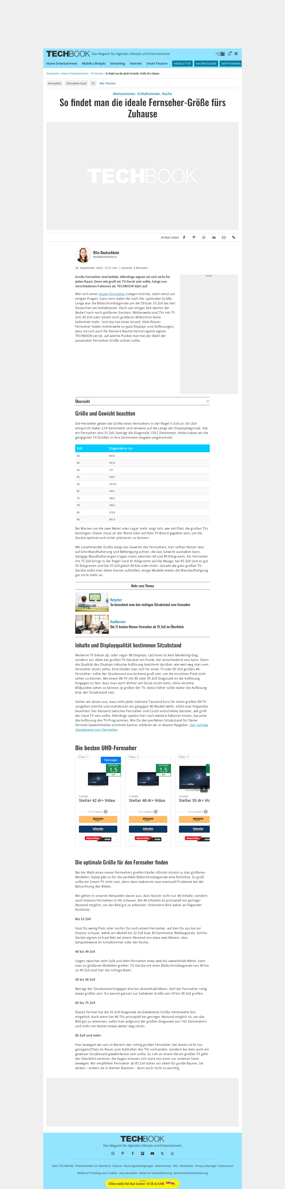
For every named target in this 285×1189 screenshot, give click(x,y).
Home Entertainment (61, 63)
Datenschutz (163, 1166)
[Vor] (204, 788)
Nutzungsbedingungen (139, 1166)
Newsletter (182, 63)
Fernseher (54, 83)
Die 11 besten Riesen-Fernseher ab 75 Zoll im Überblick (147, 627)
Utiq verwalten (128, 1173)
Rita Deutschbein (106, 252)
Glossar (117, 1166)
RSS (175, 1166)
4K (107, 655)
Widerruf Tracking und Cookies (97, 1173)
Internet (136, 63)
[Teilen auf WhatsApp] (204, 237)
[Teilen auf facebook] (184, 237)
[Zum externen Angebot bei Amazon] (98, 819)
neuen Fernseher (112, 294)
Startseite (52, 73)
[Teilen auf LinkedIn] (214, 237)
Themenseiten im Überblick (93, 1166)
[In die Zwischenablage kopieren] (234, 237)
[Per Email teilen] (224, 237)
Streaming (117, 63)
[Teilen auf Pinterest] (194, 237)
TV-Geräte (97, 73)
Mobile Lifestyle (93, 63)
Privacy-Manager (206, 1166)
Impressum (225, 1166)
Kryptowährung (233, 63)
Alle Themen (107, 83)
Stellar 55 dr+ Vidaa (197, 800)
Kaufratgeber (206, 63)
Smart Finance (157, 63)
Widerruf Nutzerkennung (155, 1173)
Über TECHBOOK (62, 1166)
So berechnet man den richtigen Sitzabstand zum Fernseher (150, 605)
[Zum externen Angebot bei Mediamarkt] (98, 838)
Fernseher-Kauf (76, 83)
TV (93, 83)
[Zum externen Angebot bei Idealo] (98, 829)
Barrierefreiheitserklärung (191, 1173)
